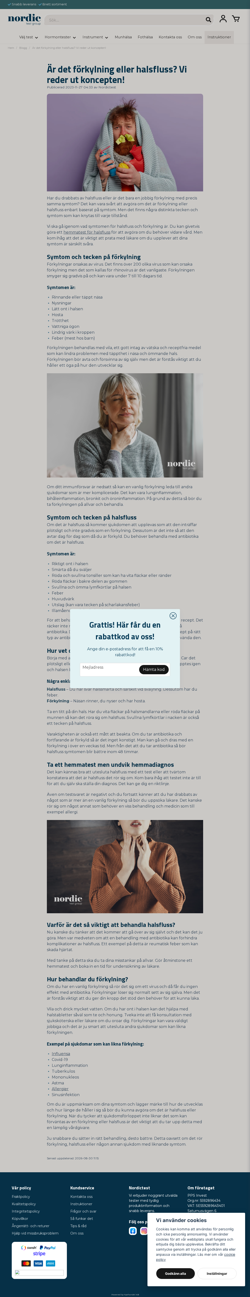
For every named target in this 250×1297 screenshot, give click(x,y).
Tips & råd (78, 1226)
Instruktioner (81, 1204)
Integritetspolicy (26, 1211)
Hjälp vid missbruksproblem (35, 1233)
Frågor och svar (83, 1211)
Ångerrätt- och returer (30, 1226)
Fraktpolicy (21, 1196)
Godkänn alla (175, 1274)
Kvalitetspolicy (24, 1204)
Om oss (76, 1233)
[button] (173, 616)
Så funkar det (81, 1218)
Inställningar (217, 1274)
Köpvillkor (20, 1218)
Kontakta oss (81, 1196)
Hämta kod (154, 669)
